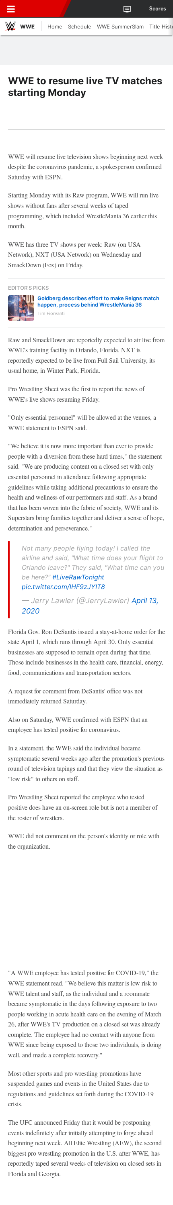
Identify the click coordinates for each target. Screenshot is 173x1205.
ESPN (43, 9)
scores (157, 9)
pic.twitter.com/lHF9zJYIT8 (63, 587)
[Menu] (11, 9)
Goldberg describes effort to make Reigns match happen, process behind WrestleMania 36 (98, 301)
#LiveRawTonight (78, 577)
